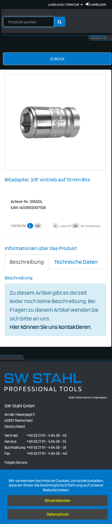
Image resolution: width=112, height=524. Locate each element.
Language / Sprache (64, 4)
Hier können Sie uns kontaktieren (50, 326)
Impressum (100, 397)
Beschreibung (27, 261)
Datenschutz (58, 514)
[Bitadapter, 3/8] (50, 122)
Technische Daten (76, 261)
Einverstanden (57, 500)
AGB (71, 397)
